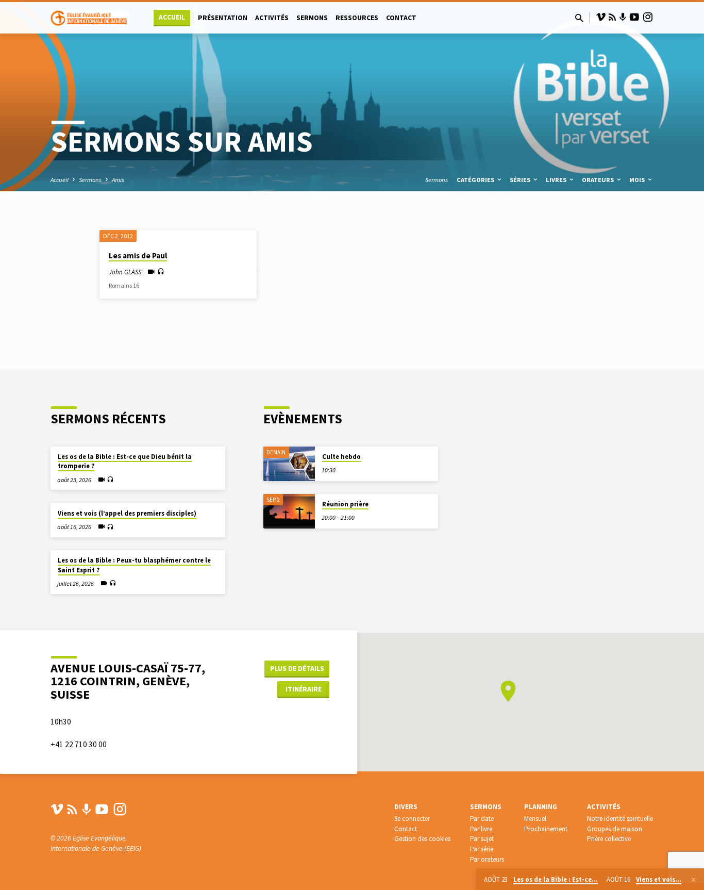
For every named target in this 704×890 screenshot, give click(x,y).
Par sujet (482, 838)
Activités (272, 17)
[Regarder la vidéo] (151, 272)
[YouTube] (634, 17)
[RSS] (612, 17)
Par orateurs (487, 859)
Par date (482, 818)
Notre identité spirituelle (620, 818)
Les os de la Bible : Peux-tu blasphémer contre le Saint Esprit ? (134, 565)
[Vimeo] (601, 17)
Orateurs (598, 180)
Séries (521, 180)
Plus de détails (297, 668)
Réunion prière (345, 504)
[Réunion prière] (289, 511)
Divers (405, 806)
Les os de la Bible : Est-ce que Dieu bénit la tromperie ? (125, 461)
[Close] (693, 880)
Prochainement (545, 829)
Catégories (476, 180)
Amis (118, 180)
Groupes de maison (614, 829)
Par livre (481, 829)
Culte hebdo (341, 456)
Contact (401, 17)
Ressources (357, 17)
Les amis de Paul (138, 255)
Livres (557, 180)
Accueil (172, 17)
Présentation (222, 17)
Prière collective (609, 838)
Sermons (312, 17)
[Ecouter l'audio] (160, 271)
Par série (481, 849)
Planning (540, 806)
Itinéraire (304, 689)
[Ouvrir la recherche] (579, 18)
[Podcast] (622, 17)
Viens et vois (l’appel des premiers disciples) (127, 513)
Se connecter (412, 818)
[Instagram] (647, 17)
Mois (637, 180)
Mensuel (535, 818)
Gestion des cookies (422, 838)
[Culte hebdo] (289, 464)
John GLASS (125, 272)
